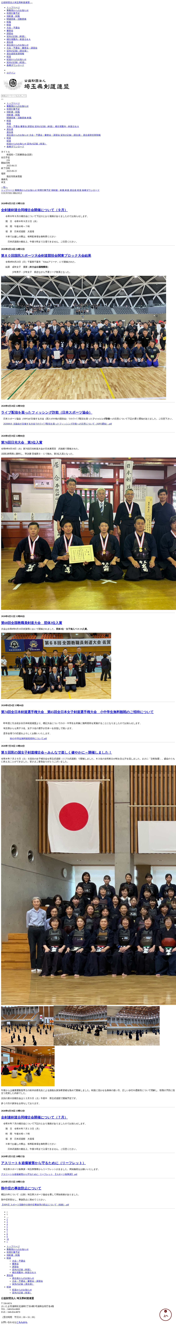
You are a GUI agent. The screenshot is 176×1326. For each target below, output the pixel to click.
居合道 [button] (10, 129)
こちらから (22, 1322)
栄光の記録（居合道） (18, 51)
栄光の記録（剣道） (16, 36)
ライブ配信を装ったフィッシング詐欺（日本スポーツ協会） (46, 412)
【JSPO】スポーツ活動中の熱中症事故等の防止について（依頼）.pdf (35, 1205)
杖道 (9, 56)
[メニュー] (31, 3)
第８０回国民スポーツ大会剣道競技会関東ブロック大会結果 (46, 255)
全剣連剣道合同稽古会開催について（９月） (34, 210)
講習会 (10, 33)
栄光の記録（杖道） (16, 62)
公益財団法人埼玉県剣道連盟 (15, 2)
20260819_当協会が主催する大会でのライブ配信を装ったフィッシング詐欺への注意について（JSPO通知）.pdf (57, 424)
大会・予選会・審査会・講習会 (22, 48)
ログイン (11, 73)
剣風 (9, 22)
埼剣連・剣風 (13, 16)
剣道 (9, 25)
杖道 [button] (9, 138)
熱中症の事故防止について (21, 1188)
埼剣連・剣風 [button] (13, 112)
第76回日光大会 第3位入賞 (21, 442)
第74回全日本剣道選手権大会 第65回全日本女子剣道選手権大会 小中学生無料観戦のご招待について (77, 712)
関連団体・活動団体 (16, 19)
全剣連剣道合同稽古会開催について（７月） (34, 1117)
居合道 (10, 42)
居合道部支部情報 (15, 54)
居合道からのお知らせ (18, 45)
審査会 (10, 30)
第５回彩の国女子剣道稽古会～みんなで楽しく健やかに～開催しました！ (56, 752)
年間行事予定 (13, 13)
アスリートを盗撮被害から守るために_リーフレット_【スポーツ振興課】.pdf (39, 1174)
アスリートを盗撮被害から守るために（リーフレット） (43, 1163)
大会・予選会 (13, 28)
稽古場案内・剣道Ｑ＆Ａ (19, 39)
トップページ (13, 7)
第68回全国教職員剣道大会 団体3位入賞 (31, 623)
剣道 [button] (9, 120)
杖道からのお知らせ (16, 59)
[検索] (2, 99)
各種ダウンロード (15, 65)
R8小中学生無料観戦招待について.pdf (28, 738)
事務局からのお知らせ (18, 10)
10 (8, 1239)
